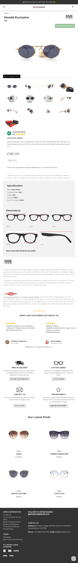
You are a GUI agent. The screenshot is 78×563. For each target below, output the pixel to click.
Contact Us (7, 515)
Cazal (19, 454)
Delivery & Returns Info (19, 379)
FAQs (5, 519)
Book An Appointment (11, 522)
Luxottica (59, 494)
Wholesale (7, 537)
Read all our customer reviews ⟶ (39, 347)
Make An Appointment (58, 406)
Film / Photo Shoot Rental (13, 539)
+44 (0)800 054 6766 (41, 532)
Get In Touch (19, 406)
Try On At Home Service (12, 517)
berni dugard (52, 341)
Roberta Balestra (59, 454)
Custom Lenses (58, 379)
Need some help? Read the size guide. (21, 251)
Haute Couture (18, 494)
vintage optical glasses (30, 297)
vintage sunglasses (12, 297)
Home (6, 13)
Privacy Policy (8, 529)
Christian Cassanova (15, 341)
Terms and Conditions (11, 526)
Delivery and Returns (10, 524)
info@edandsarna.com (63, 532)
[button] (16, 133)
